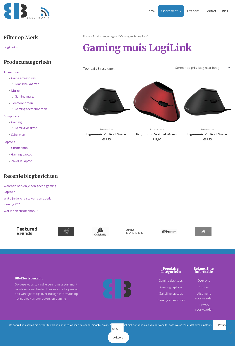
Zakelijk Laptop (21, 161)
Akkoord (118, 337)
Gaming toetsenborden (31, 109)
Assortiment (169, 11)
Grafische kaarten (27, 84)
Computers (11, 116)
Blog (225, 11)
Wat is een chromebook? (21, 211)
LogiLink (10, 47)
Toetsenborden (22, 103)
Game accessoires (23, 78)
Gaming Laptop (21, 154)
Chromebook (20, 148)
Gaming (16, 122)
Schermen (18, 135)
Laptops (9, 142)
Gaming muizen (25, 96)
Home (151, 11)
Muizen (16, 91)
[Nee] (230, 333)
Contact (210, 11)
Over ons (193, 11)
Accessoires (12, 72)
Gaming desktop (26, 128)
